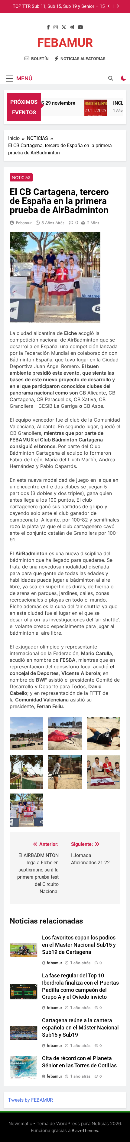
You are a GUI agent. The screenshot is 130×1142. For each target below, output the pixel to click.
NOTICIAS (21, 178)
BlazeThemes (85, 1130)
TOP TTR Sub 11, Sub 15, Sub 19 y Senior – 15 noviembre (59, 6)
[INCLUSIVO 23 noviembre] (92, 111)
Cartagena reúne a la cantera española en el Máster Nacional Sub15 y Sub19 (80, 1027)
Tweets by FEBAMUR (30, 1100)
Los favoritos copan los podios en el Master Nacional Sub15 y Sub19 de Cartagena (79, 945)
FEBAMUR (65, 43)
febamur (24, 223)
